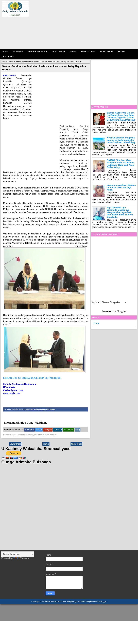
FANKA (73, 51)
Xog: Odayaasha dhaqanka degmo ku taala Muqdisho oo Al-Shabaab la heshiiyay (121, 140)
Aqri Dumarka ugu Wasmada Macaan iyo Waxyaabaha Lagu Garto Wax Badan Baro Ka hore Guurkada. (120, 212)
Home (5, 51)
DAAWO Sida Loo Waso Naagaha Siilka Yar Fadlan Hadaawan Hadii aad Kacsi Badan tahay (120, 164)
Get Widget (50, 409)
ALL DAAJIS (8, 56)
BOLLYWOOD (106, 51)
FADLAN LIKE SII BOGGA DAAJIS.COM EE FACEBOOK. (32, 378)
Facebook (29, 429)
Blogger (121, 311)
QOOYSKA (18, 51)
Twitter (39, 429)
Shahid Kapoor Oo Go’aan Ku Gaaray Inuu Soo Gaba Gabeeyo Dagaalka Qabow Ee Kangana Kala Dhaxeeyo (121, 116)
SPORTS (121, 51)
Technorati (68, 429)
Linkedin (58, 429)
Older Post (76, 444)
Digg (77, 429)
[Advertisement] (82, 24)
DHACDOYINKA (88, 51)
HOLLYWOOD (59, 51)
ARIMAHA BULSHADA (37, 51)
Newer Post (15, 444)
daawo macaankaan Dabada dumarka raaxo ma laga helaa (121, 187)
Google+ (48, 429)
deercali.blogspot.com (35, 409)
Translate (24, 558)
